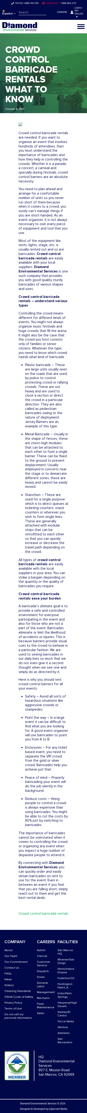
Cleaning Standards (17, 991)
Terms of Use (13, 1008)
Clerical (42, 956)
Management (46, 992)
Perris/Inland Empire (66, 970)
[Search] (49, 12)
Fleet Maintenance (45, 1005)
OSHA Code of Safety (18, 997)
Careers (62, 12)
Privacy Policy (13, 1003)
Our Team (10, 956)
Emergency (53, 3)
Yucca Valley (66, 1021)
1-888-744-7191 (31, 3)
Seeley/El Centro (64, 1013)
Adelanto (64, 1033)
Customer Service (43, 963)
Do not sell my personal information (18, 1016)
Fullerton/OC (66, 978)
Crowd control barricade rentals (43, 913)
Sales (40, 1013)
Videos (9, 985)
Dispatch (43, 971)
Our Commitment (16, 962)
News (8, 979)
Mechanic (43, 998)
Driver (41, 977)
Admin (41, 950)
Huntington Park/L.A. (65, 985)
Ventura (63, 1027)
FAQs (8, 973)
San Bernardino (65, 1040)
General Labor (42, 984)
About (8, 950)
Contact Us (11, 968)
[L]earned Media (58, 1108)
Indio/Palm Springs (65, 995)
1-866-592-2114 (68, 3)
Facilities (68, 942)
